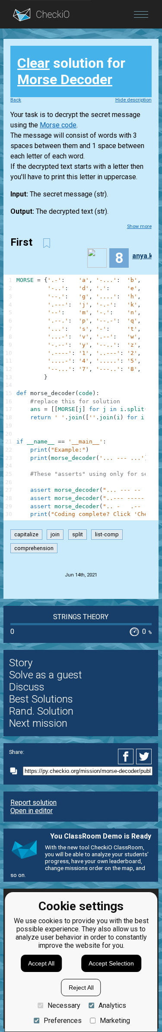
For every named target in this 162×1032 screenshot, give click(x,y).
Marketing (115, 1020)
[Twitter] (144, 756)
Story (20, 663)
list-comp (107, 535)
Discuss (26, 687)
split (77, 535)
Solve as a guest (45, 675)
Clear (33, 63)
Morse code (58, 125)
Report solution (33, 802)
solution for (71, 71)
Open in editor (31, 811)
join (55, 535)
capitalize (26, 535)
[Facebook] (127, 756)
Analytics (112, 1005)
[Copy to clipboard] (16, 771)
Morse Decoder (64, 79)
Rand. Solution (41, 711)
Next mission (38, 723)
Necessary (64, 1005)
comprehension (34, 548)
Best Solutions (41, 699)
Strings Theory (80, 617)
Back (15, 100)
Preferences (62, 1020)
